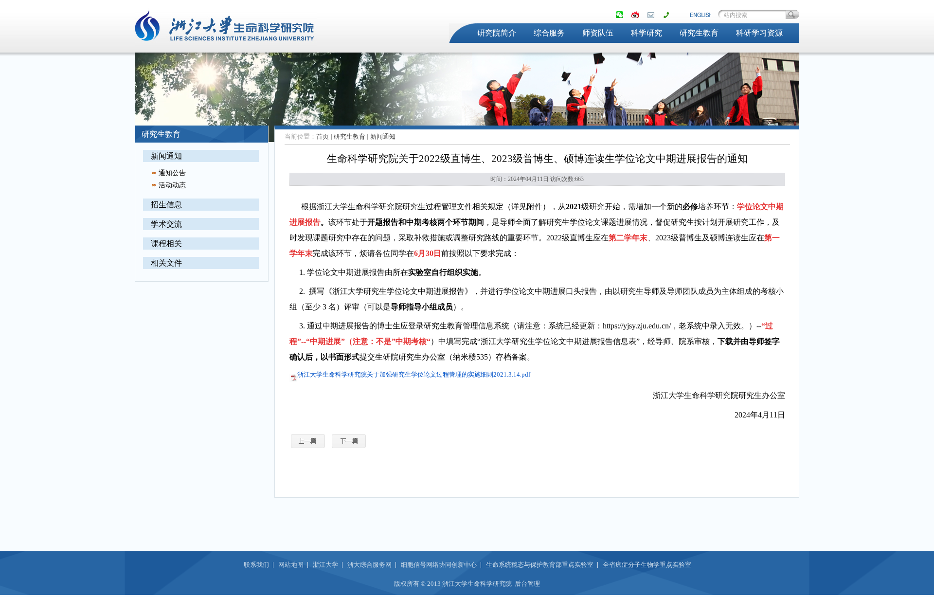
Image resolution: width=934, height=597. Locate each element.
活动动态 (172, 185)
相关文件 (166, 263)
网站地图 (291, 564)
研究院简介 (496, 33)
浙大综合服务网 (369, 564)
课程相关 (166, 243)
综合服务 (549, 33)
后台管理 (527, 583)
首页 (322, 136)
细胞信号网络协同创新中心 (439, 564)
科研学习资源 (759, 33)
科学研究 (646, 33)
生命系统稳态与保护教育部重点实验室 (539, 564)
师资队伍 (597, 33)
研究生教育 (699, 33)
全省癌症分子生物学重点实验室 (647, 564)
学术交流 (166, 224)
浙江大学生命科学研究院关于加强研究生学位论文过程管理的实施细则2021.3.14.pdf (413, 374)
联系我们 (256, 564)
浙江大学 (325, 564)
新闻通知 (166, 156)
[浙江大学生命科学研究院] (226, 46)
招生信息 (166, 204)
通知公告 (172, 173)
